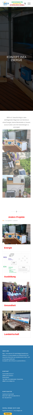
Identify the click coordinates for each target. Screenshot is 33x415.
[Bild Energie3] (16, 141)
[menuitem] (24, 3)
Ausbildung (10, 276)
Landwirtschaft (11, 334)
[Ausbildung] (16, 263)
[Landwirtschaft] (16, 321)
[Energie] (16, 234)
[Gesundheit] (16, 292)
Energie (8, 248)
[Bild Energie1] (16, 186)
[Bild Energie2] (16, 163)
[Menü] (28, 3)
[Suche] (24, 3)
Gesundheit (10, 305)
